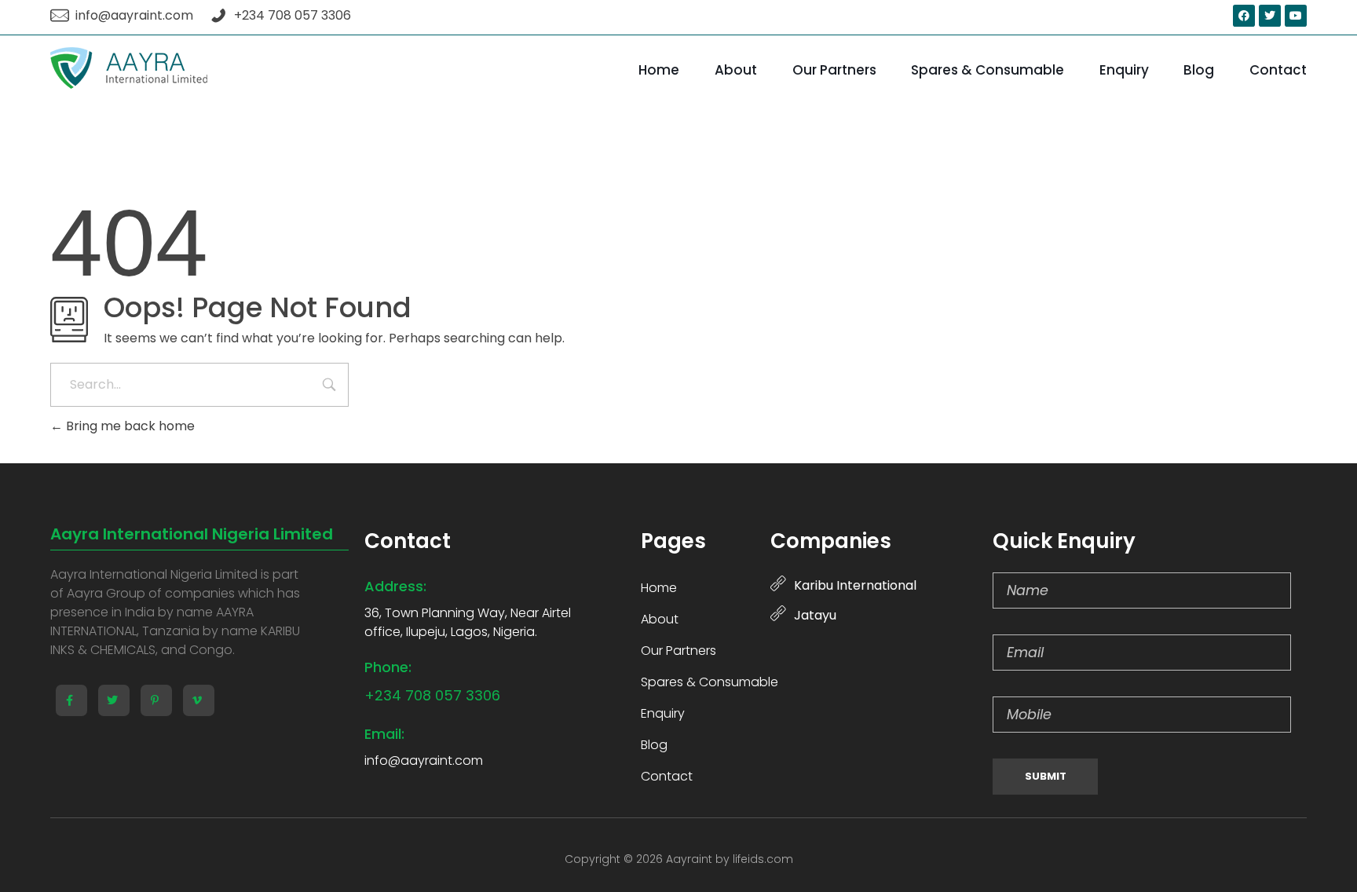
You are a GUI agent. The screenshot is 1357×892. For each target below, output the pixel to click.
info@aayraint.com (423, 760)
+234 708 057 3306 (432, 695)
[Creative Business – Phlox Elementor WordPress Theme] (128, 68)
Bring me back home (129, 426)
